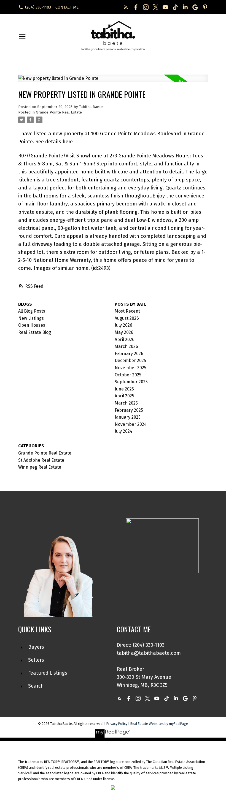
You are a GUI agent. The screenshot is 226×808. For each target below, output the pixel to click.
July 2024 (123, 431)
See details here (54, 142)
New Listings (31, 318)
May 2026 (124, 332)
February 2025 (129, 410)
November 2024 (131, 424)
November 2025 (130, 367)
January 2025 (128, 417)
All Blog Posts (31, 311)
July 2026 (123, 325)
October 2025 (128, 374)
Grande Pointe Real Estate (59, 112)
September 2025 (131, 381)
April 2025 (124, 395)
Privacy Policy (116, 724)
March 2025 (126, 403)
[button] (34, 7)
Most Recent (127, 311)
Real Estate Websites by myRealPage (159, 724)
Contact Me (67, 7)
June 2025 (124, 389)
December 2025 (130, 360)
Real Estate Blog (34, 332)
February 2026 (129, 353)
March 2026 (126, 346)
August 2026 (127, 318)
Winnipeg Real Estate (39, 467)
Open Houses (31, 325)
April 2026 (124, 339)
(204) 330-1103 (38, 7)
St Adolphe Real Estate (41, 460)
